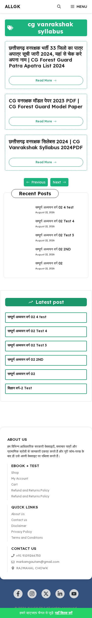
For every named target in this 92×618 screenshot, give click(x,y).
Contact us (19, 520)
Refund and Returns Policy (30, 490)
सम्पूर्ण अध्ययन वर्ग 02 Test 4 (54, 221)
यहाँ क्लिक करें (63, 613)
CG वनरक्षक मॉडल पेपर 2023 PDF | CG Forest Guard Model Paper (45, 104)
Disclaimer (18, 526)
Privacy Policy (21, 532)
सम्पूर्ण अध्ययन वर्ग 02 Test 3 (54, 235)
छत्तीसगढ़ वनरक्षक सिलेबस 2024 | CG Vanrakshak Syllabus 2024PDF (46, 144)
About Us (18, 514)
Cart (14, 484)
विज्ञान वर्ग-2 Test (20, 388)
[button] (59, 6)
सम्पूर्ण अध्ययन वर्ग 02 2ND (53, 249)
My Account (19, 478)
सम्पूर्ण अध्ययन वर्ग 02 (49, 263)
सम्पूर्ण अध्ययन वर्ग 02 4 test (54, 207)
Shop (15, 472)
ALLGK (12, 6)
